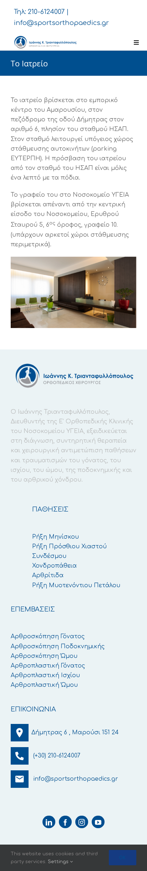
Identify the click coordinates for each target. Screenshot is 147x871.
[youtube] (98, 822)
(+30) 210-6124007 (56, 755)
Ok (122, 857)
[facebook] (65, 822)
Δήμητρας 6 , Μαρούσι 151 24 (75, 732)
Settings (59, 861)
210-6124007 (46, 11)
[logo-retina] (45, 37)
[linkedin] (48, 822)
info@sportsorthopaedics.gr (61, 22)
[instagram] (81, 822)
